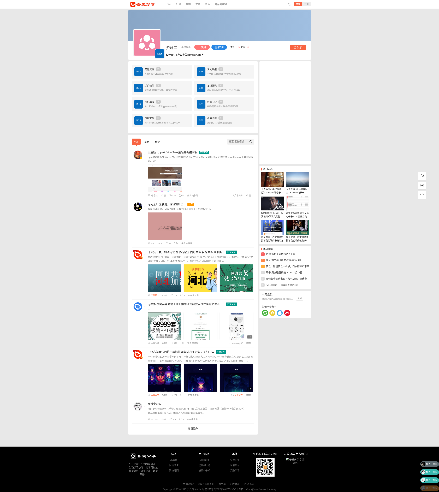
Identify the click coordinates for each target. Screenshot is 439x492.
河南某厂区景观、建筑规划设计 (167, 204)
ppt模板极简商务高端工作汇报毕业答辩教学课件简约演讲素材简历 (188, 304)
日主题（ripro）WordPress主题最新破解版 (172, 152)
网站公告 (174, 465)
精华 (157, 142)
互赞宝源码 (154, 403)
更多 (207, 4)
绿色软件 (152, 85)
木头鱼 (239, 195)
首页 (169, 4)
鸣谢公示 (235, 465)
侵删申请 (204, 460)
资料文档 (152, 118)
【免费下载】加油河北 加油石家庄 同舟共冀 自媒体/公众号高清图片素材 (191, 252)
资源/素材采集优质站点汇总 (278, 254)
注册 (307, 4)
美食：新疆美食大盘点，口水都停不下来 (285, 266)
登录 (298, 4)
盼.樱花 (154, 195)
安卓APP (234, 460)
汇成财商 (234, 484)
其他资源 (152, 69)
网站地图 (174, 470)
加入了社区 (431, 462)
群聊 (220, 47)
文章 (197, 4)
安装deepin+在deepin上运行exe (280, 285)
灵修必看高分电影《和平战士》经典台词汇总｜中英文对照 (285, 278)
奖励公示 (235, 470)
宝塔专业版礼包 (206, 484)
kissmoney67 (237, 343)
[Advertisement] (285, 112)
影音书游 (214, 102)
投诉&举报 (204, 470)
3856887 (154, 419)
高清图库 (214, 118)
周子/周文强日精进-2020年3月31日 (282, 260)
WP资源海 (249, 484)
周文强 (222, 484)
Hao (152, 243)
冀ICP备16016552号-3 (224, 489)
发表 (299, 47)
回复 (136, 142)
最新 (146, 142)
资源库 (171, 48)
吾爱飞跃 (155, 343)
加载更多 (193, 428)
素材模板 (152, 102)
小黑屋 (173, 460)
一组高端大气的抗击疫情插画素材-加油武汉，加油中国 (181, 352)
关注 (203, 47)
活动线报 (214, 69)
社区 (178, 4)
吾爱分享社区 (145, 4)
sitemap (272, 489)
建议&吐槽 (204, 465)
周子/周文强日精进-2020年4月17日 (282, 272)
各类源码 (214, 85)
